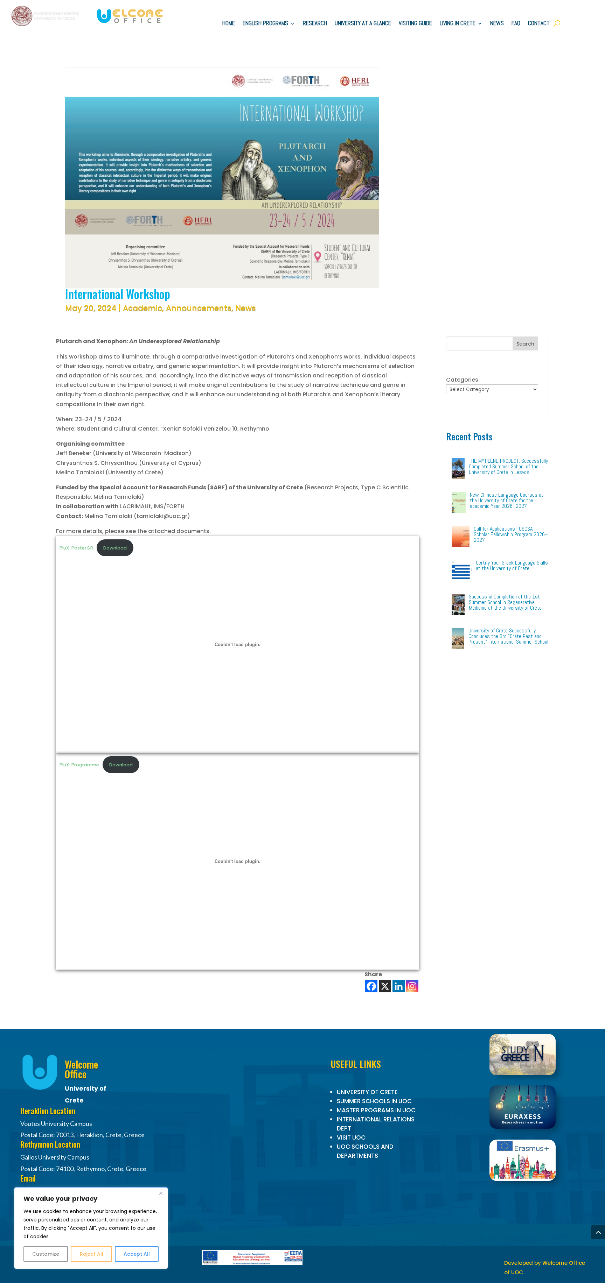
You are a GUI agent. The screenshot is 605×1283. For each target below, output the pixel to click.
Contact (539, 24)
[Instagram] (412, 986)
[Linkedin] (398, 986)
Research (315, 24)
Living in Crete (457, 24)
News (497, 24)
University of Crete (367, 1092)
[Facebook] (371, 986)
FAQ (516, 24)
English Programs (265, 24)
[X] (385, 986)
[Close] (161, 1193)
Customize (45, 1253)
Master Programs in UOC (376, 1110)
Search (525, 343)
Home (228, 24)
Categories (462, 380)
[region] (91, 1228)
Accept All (137, 1253)
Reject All (91, 1253)
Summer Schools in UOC (374, 1101)
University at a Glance (363, 24)
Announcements (198, 308)
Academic (142, 308)
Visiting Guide (415, 24)
